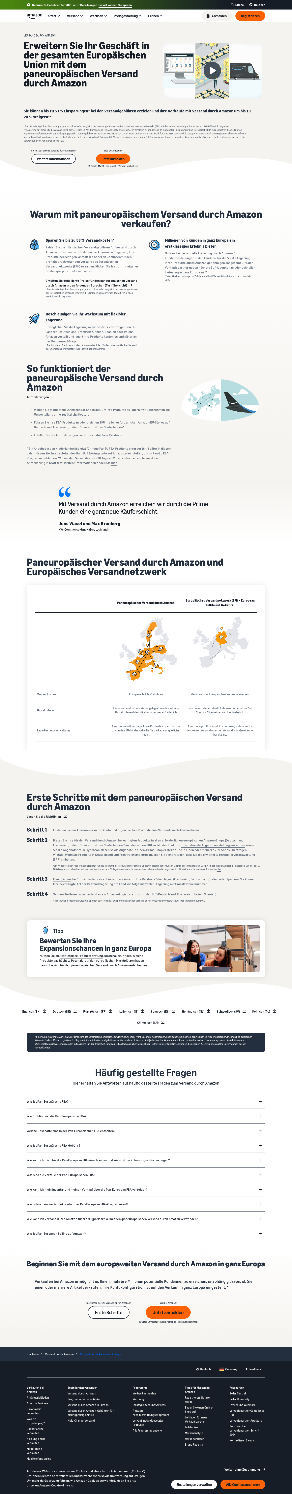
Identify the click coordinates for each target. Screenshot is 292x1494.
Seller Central (238, 1393)
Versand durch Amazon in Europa (88, 1405)
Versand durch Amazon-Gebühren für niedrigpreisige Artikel (91, 1412)
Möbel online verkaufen (34, 1451)
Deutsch (205, 1369)
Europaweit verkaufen (34, 1411)
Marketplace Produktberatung (81, 956)
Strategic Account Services (149, 1405)
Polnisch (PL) (261, 1011)
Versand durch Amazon (82, 1393)
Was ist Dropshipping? (36, 1421)
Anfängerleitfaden (38, 1397)
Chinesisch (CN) (148, 1022)
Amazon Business (37, 1403)
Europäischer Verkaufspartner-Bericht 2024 (244, 1430)
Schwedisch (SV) (228, 1011)
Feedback (255, 1369)
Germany (231, 1369)
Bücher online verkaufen (35, 1431)
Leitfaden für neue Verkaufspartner (196, 1419)
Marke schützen (194, 1438)
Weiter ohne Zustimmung (242, 1469)
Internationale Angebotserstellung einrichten (213, 845)
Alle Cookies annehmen (243, 1484)
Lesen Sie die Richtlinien (44, 816)
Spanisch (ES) (160, 1011)
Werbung (138, 1399)
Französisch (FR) (94, 1011)
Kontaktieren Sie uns (242, 1440)
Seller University (239, 1399)
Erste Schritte (108, 1312)
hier (113, 266)
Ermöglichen (62, 879)
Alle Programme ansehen (148, 1430)
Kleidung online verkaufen (36, 1441)
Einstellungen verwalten (194, 1484)
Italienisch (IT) (128, 1011)
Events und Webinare (242, 1405)
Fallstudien (191, 1427)
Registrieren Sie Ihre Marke (197, 1399)
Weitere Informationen (53, 159)
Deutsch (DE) (62, 1011)
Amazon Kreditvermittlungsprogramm (151, 1412)
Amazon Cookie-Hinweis (56, 1485)
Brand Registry (194, 1444)
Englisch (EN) (31, 1011)
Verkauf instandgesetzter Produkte (148, 1422)
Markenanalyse (194, 1433)
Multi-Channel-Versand (81, 1420)
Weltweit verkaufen (144, 1393)
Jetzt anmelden (113, 159)
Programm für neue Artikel (84, 1399)
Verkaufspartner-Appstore (246, 1420)
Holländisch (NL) (193, 1011)
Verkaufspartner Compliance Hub (247, 1412)
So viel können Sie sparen (115, 5)
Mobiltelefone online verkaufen (39, 1460)
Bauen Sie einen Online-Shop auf (199, 1409)
